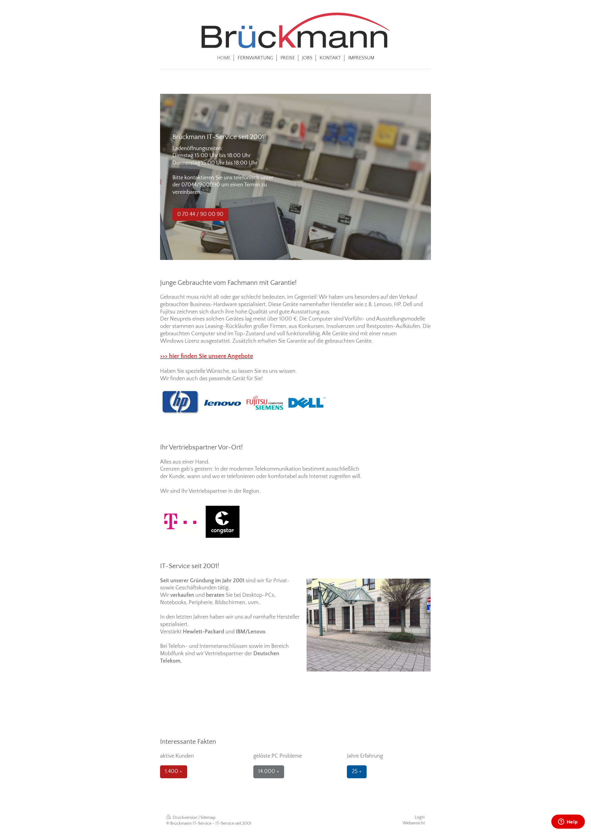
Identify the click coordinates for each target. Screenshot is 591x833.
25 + (357, 771)
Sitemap (207, 817)
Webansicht (414, 823)
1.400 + (173, 771)
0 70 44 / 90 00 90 (200, 214)
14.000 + (268, 771)
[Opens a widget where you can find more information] (568, 822)
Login (420, 817)
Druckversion (185, 817)
